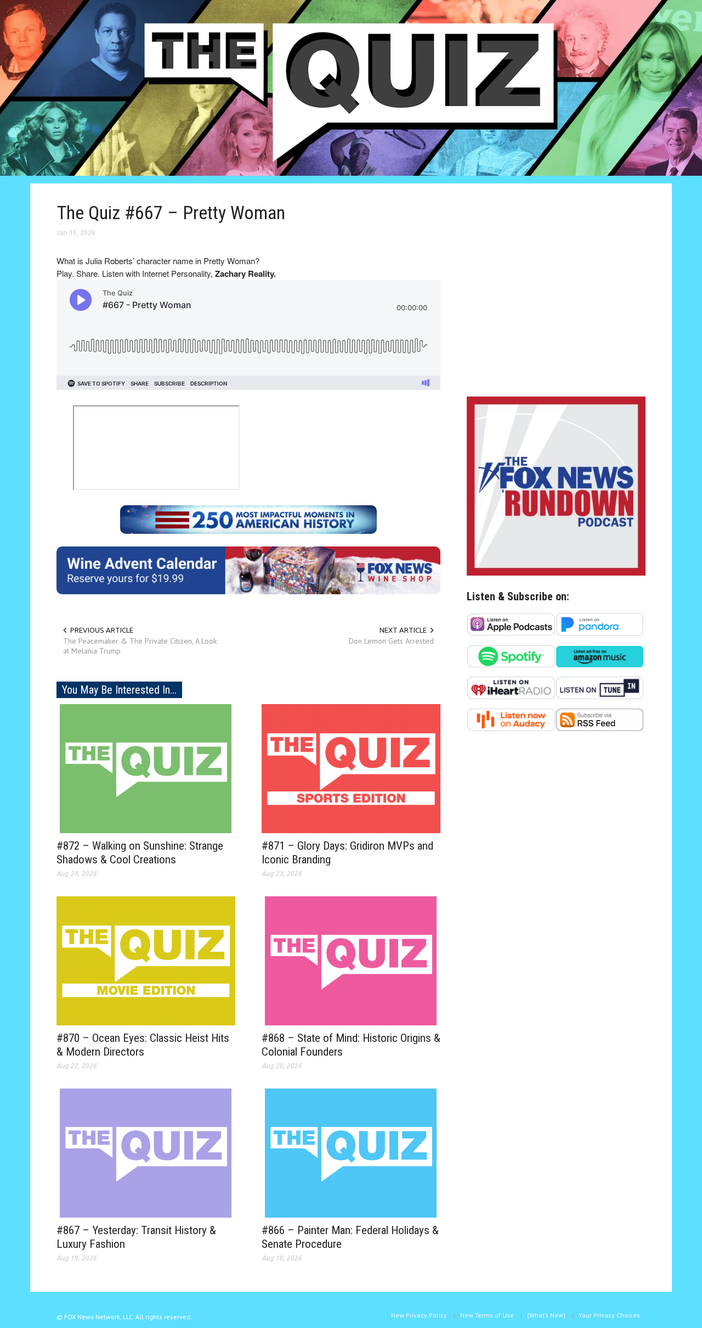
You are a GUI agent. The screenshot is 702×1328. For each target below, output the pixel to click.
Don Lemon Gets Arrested (391, 641)
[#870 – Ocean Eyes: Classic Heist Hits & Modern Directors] (145, 960)
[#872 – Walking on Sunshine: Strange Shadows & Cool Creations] (145, 768)
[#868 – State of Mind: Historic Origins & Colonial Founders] (351, 960)
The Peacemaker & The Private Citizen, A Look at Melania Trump (140, 646)
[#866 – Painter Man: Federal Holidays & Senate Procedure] (351, 1152)
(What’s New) (546, 1315)
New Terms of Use (487, 1315)
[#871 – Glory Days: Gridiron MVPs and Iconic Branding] (351, 768)
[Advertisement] (556, 292)
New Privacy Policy (419, 1315)
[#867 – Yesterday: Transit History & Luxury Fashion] (145, 1152)
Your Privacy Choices (609, 1315)
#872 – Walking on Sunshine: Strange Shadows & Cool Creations (139, 852)
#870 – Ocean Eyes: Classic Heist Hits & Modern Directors (142, 1044)
